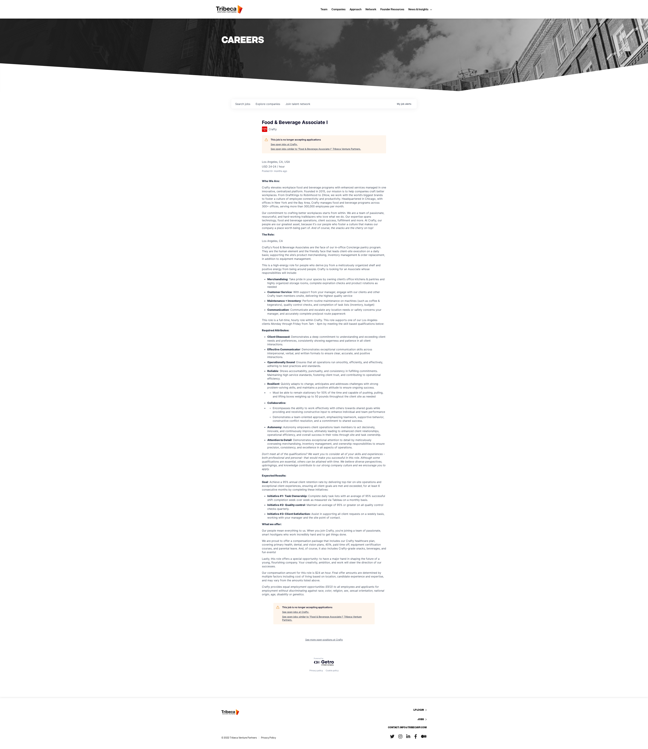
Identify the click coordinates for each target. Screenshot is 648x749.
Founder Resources (392, 9)
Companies (338, 9)
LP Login (418, 709)
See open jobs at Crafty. (284, 144)
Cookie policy (332, 670)
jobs (242, 104)
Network (371, 9)
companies (268, 104)
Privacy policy (316, 670)
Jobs (420, 719)
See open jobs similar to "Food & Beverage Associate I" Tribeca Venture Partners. (316, 148)
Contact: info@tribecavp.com (407, 727)
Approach (355, 9)
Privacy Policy (268, 737)
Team (323, 9)
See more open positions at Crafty (324, 639)
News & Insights (418, 9)
